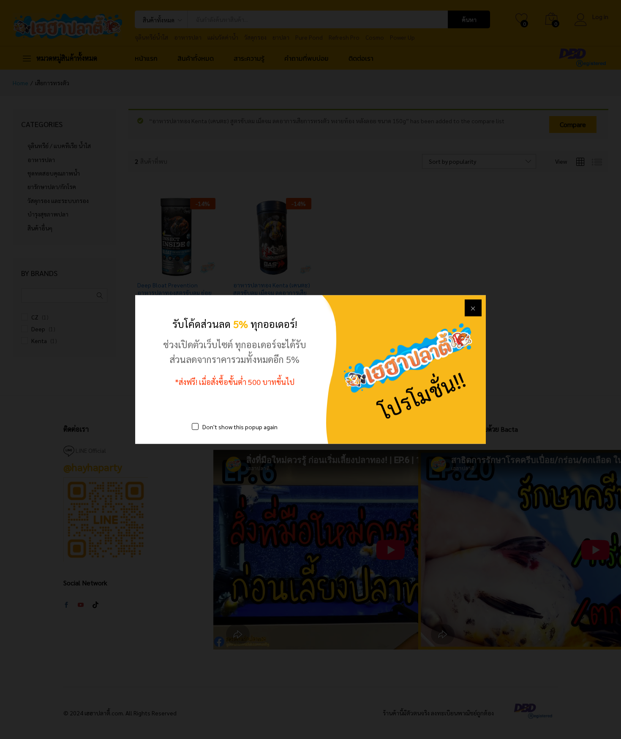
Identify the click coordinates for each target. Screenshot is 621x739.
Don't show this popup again (240, 426)
